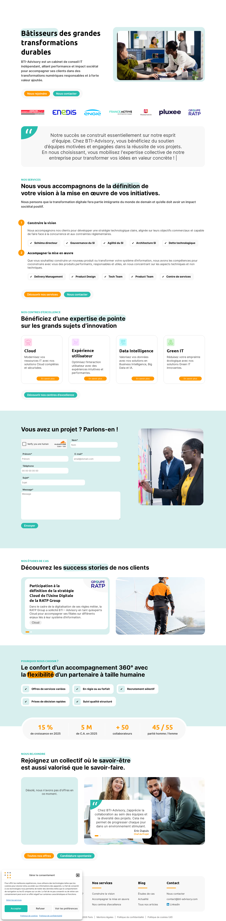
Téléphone (28, 466)
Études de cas (146, 893)
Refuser (40, 908)
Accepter (16, 908)
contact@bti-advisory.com (182, 899)
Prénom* (27, 454)
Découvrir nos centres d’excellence (50, 395)
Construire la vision (103, 893)
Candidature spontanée (75, 855)
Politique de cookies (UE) (160, 917)
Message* (28, 489)
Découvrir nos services (42, 294)
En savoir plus (48, 378)
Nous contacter (66, 93)
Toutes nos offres (39, 855)
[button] (77, 875)
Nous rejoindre (37, 93)
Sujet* (26, 478)
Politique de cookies (29, 916)
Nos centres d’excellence (106, 904)
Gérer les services (14, 900)
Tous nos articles (148, 904)
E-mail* (79, 454)
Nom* (75, 440)
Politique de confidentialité (50, 916)
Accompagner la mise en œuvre (110, 899)
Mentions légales (105, 917)
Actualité (143, 899)
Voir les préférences (66, 908)
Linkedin (175, 904)
